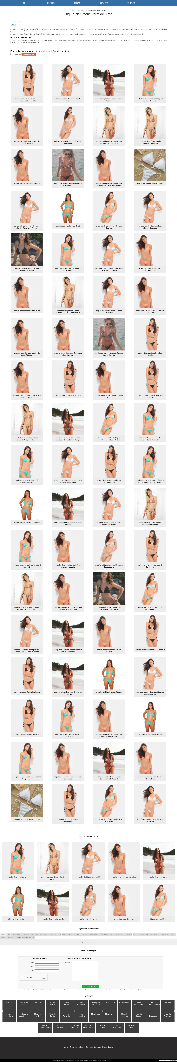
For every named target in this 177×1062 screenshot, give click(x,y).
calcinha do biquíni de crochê (88, 877)
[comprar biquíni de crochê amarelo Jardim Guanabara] (68, 631)
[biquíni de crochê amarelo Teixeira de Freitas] (68, 758)
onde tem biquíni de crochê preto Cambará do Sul (109, 354)
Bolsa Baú (38, 1003)
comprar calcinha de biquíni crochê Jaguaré (27, 566)
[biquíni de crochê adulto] (124, 900)
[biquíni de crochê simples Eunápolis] (150, 631)
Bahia (31, 934)
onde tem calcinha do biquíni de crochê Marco (27, 354)
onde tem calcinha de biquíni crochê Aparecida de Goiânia (109, 439)
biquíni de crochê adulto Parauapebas (68, 820)
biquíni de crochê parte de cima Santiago (150, 820)
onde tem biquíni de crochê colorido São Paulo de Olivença (68, 312)
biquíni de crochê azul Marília (150, 734)
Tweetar (13, 25)
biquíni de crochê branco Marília (150, 183)
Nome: (32, 962)
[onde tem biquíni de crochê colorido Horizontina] (150, 504)
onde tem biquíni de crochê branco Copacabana (109, 566)
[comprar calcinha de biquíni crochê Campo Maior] (27, 758)
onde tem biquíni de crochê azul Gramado (109, 820)
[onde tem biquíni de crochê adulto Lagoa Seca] (150, 292)
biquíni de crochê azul (159, 919)
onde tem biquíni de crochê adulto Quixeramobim (150, 269)
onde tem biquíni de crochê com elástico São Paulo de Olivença (109, 185)
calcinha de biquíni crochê (18, 919)
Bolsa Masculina (81, 1004)
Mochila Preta (103, 1026)
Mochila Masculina (59, 1026)
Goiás (63, 934)
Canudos (167, 1003)
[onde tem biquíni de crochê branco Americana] (68, 122)
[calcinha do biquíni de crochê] (88, 858)
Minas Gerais (104, 934)
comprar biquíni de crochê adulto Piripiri (67, 100)
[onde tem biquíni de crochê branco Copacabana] (109, 546)
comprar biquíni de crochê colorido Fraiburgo (68, 693)
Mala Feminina (67, 1015)
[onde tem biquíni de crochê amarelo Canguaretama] (27, 419)
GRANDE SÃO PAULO (55, 934)
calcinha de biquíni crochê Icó (68, 226)
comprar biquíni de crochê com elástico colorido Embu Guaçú (68, 439)
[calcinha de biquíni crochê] (18, 900)
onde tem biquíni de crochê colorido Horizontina (150, 524)
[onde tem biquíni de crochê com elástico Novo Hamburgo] (109, 715)
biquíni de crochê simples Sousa (27, 692)
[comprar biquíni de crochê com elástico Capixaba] (150, 207)
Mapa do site (107, 1047)
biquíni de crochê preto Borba (27, 734)
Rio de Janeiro (164, 934)
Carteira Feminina (9, 1015)
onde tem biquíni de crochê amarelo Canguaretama (27, 439)
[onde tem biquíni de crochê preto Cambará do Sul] (109, 334)
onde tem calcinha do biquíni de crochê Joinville (27, 142)
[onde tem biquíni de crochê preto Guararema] (68, 165)
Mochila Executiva (153, 1015)
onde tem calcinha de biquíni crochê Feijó (150, 608)
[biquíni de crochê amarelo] (53, 900)
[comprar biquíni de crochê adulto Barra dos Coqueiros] (109, 249)
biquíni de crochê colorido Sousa (27, 311)
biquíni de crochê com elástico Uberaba (150, 396)
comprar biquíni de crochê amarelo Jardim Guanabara (68, 651)
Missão (77, 3)
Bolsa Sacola (110, 1003)
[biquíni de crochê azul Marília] (150, 715)
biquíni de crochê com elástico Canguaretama (109, 481)
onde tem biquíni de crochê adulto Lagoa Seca (150, 312)
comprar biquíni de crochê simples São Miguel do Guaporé (68, 608)
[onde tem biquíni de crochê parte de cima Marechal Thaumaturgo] (150, 461)
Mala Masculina (81, 1015)
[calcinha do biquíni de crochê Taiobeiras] (150, 546)
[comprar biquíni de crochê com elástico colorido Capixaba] (109, 758)
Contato (131, 3)
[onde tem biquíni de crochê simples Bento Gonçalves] (150, 419)
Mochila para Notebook (74, 1026)
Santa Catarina (11, 937)
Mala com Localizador (23, 1015)
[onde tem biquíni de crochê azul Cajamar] (109, 207)
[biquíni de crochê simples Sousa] (27, 673)
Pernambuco (128, 934)
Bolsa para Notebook (96, 1004)
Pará (121, 934)
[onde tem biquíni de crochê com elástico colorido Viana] (109, 122)
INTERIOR (69, 934)
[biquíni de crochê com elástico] (124, 858)
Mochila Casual (139, 1015)
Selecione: (3, 934)
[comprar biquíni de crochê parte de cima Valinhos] (27, 376)
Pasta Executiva (117, 1026)
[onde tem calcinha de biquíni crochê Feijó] (150, 588)
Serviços (104, 3)
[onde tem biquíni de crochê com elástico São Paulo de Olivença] (109, 165)
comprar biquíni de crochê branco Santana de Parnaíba (68, 481)
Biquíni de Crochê (24, 1004)
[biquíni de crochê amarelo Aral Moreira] (109, 631)
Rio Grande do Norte (143, 934)
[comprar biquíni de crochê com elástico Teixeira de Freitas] (27, 207)
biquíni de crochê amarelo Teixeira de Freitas (68, 778)
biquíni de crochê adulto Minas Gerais (150, 354)
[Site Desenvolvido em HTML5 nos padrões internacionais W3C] (163, 1060)
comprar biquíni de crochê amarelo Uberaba (109, 100)
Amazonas (26, 934)
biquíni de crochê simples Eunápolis (150, 650)
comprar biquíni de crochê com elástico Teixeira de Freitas (27, 227)
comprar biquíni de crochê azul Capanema (67, 269)
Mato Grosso (84, 934)
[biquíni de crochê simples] (18, 858)
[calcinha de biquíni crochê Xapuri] (109, 673)
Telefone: (31, 970)
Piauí (134, 934)
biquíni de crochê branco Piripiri (27, 819)
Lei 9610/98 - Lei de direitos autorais (145, 989)
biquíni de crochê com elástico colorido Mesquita (68, 566)
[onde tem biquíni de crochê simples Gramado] (27, 461)
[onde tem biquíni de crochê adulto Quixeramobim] (150, 249)
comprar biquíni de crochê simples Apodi (109, 396)
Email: (32, 966)
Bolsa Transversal (138, 1004)
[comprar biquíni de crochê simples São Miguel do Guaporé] (68, 588)
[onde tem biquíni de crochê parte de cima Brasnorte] (150, 80)
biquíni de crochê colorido (159, 877)
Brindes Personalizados (154, 1004)
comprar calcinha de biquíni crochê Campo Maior (27, 778)
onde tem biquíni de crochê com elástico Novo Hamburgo (109, 735)
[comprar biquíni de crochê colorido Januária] (68, 504)
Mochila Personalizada (88, 1026)
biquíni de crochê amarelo (53, 919)
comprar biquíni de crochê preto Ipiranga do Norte (27, 269)
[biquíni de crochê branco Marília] (150, 165)
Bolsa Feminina (67, 1004)
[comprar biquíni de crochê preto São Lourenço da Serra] (109, 588)
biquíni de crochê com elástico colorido (53, 878)
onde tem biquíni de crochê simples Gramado (27, 481)
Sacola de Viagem (132, 1026)
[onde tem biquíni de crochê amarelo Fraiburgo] (150, 122)
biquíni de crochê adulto (124, 919)
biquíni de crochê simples (18, 877)
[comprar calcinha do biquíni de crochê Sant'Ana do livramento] (27, 631)
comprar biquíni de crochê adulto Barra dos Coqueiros (109, 269)
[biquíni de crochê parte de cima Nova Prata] (109, 292)
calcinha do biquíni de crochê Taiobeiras (150, 566)
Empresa (51, 3)
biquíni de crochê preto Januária (68, 395)
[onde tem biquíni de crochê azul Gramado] (109, 800)
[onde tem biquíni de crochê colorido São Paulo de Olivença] (68, 292)
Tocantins (31, 937)
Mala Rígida (109, 1014)
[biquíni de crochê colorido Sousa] (27, 292)
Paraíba (117, 934)
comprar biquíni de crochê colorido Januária (68, 524)
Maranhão (76, 934)
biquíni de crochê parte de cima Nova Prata (109, 312)
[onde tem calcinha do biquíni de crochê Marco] (27, 334)
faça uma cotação (28, 54)
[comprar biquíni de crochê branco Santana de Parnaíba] (68, 461)
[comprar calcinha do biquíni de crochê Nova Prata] (109, 504)
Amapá (19, 934)
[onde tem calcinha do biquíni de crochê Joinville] (27, 122)
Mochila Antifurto (124, 1015)
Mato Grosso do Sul (94, 934)
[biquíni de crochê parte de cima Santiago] (150, 800)
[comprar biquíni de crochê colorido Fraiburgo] (68, 673)
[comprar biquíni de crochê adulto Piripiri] (68, 80)
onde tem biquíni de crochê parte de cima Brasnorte (150, 100)
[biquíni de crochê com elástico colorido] (53, 858)
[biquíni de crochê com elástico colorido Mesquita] (68, 546)
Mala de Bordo (52, 1015)
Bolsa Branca (52, 1004)
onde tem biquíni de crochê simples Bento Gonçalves (150, 439)
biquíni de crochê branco (88, 919)
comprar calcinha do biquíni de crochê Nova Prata (109, 524)
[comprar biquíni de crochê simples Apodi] (109, 376)
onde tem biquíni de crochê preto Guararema (68, 185)
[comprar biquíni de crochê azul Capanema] (68, 249)
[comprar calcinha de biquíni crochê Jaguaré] (27, 546)
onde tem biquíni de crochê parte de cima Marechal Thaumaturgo (150, 481)
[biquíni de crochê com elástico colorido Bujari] (150, 758)
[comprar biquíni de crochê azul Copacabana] (68, 715)
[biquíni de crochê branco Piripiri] (27, 800)
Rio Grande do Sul (154, 934)
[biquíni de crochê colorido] (159, 858)
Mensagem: (68, 962)
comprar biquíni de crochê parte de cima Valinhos (27, 396)
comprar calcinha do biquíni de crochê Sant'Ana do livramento (26, 651)
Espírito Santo (43, 934)
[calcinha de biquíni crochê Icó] (68, 207)
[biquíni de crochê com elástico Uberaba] (150, 376)
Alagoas (13, 934)
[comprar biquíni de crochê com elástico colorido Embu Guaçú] (68, 419)
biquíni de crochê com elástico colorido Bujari (150, 778)
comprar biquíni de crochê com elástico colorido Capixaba (109, 778)
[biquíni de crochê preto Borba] (27, 715)
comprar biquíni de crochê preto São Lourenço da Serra (109, 608)
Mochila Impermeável (45, 1026)
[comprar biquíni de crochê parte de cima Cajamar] (68, 334)
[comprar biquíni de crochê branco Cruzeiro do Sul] (150, 673)
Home (25, 3)
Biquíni (9, 1003)
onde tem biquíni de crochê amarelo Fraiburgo (150, 142)
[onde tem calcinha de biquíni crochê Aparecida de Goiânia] (109, 419)
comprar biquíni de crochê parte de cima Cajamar (68, 354)
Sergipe (19, 937)
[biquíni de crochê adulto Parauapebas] (68, 800)
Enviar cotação (90, 986)
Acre (8, 934)
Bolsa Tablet (124, 1003)
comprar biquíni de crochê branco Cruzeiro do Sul (150, 693)
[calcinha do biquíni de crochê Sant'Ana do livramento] (27, 80)
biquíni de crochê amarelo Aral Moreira (109, 651)
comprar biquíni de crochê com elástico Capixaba (150, 227)
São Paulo (25, 937)
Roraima (3, 937)
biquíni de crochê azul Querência (27, 523)
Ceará (36, 934)
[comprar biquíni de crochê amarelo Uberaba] (109, 80)
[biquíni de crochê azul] (159, 900)
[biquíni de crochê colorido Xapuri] (27, 165)
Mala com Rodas (38, 1015)
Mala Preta (95, 1014)
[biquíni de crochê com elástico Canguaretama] (109, 461)
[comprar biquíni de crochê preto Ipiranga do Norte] (27, 249)
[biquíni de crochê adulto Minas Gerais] (150, 334)
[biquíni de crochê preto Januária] (68, 376)
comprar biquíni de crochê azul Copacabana (67, 735)
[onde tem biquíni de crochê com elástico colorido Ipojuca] (27, 588)
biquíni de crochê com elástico (123, 877)
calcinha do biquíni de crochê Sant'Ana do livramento (27, 100)
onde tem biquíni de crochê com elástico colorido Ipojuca (27, 608)
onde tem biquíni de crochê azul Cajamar (109, 227)
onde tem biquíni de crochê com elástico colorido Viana (109, 142)
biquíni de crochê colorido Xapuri (27, 183)
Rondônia (172, 934)
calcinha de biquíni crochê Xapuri (109, 692)
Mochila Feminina (167, 1015)
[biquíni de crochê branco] (88, 900)
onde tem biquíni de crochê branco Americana (68, 142)
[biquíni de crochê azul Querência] (27, 504)
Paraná (111, 934)
